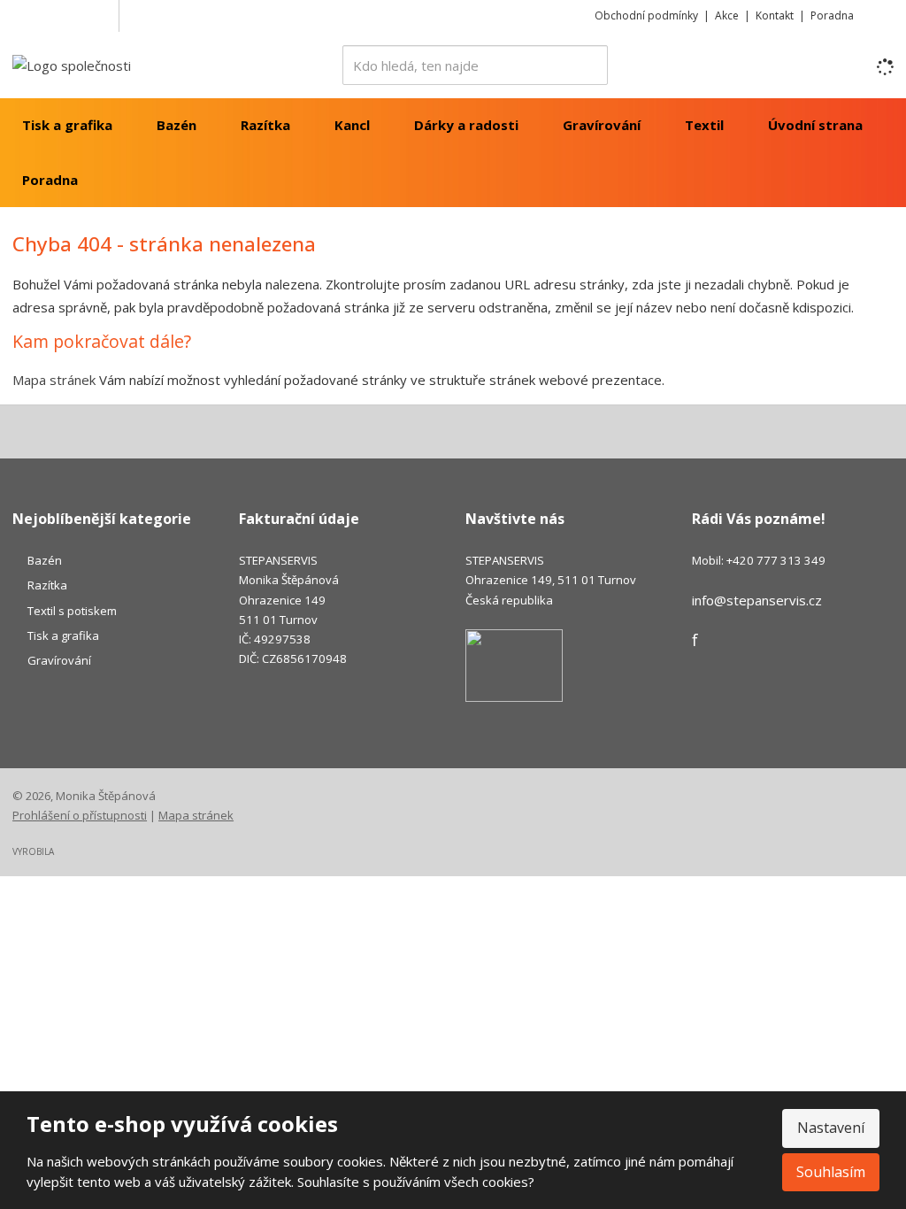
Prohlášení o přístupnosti (79, 815)
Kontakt (775, 15)
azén (48, 560)
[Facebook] (102, 15)
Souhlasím (830, 1172)
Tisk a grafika (67, 125)
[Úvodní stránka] (71, 64)
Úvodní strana (815, 125)
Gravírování (602, 125)
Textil (704, 125)
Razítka (265, 125)
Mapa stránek (54, 380)
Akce (727, 15)
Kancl (352, 125)
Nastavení (830, 1127)
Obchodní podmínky (646, 15)
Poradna (832, 15)
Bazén (176, 125)
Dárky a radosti (466, 125)
